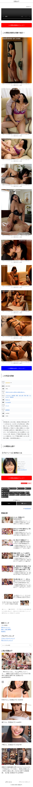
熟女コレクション (5, 627)
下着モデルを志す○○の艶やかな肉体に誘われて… (15, 392)
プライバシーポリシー (24, 782)
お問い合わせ (8, 782)
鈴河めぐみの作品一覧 (22, 469)
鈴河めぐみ (8, 399)
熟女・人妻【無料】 (6, 629)
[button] (24, 503)
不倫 (25, 395)
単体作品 (11, 397)
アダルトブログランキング (8, 638)
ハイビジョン (8, 395)
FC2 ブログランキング (7, 640)
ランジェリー (6, 490)
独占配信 (13, 395)
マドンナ (7, 405)
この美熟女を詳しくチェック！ (16, 368)
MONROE (8, 410)
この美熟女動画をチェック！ (16, 25)
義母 (17, 395)
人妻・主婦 (21, 395)
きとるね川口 (8, 402)
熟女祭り (3, 631)
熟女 (27, 395)
